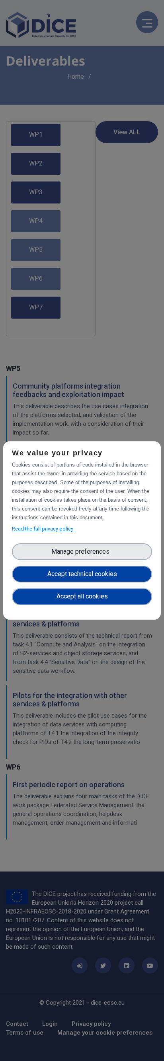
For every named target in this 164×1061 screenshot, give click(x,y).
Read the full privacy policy (44, 529)
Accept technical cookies (82, 574)
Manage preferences (82, 551)
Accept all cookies (82, 596)
